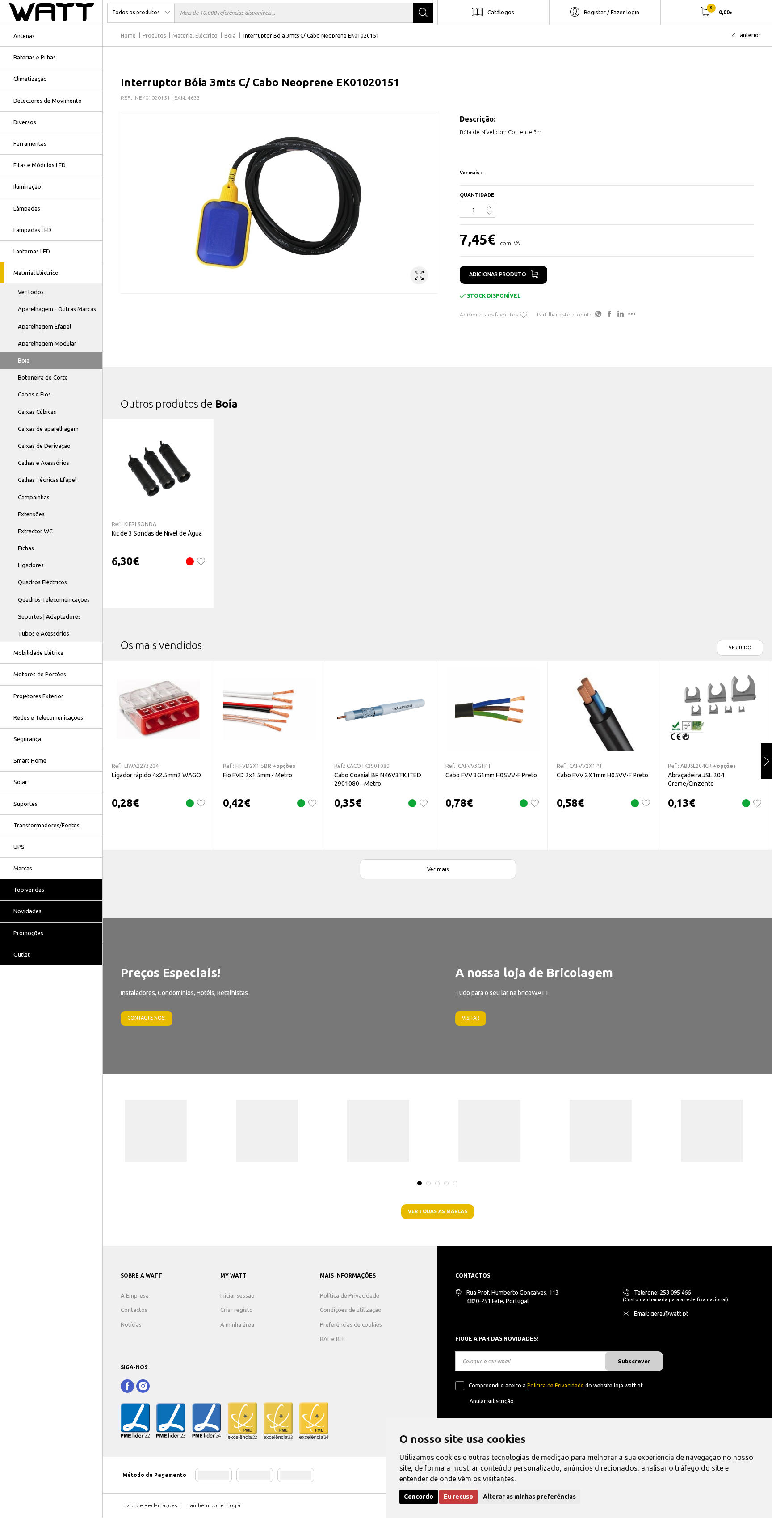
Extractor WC (35, 531)
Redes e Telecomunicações (48, 717)
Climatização (30, 79)
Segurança (27, 739)
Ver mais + (471, 172)
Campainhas (34, 497)
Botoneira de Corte (43, 377)
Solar (20, 782)
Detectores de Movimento (47, 100)
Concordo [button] (418, 1496)
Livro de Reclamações (149, 1505)
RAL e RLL (332, 1339)
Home (128, 35)
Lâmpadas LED (32, 230)
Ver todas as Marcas (437, 1211)
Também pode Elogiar (215, 1505)
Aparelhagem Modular (47, 343)
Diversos (24, 122)
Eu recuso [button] (458, 1496)
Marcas (22, 868)
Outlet (21, 954)
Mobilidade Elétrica (38, 652)
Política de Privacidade (349, 1295)
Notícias (131, 1324)
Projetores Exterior (38, 696)
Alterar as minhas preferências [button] (529, 1496)
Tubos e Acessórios (43, 633)
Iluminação (27, 186)
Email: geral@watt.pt (661, 1313)
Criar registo (236, 1310)
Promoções (28, 933)
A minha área (237, 1324)
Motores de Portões (39, 674)
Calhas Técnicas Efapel (47, 479)
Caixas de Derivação (44, 446)
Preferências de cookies (351, 1324)
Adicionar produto (497, 274)
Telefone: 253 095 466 (662, 1292)
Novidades (27, 911)
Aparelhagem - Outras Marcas (57, 309)
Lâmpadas (26, 208)
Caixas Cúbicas (37, 412)
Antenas (24, 36)
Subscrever (634, 1361)
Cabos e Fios (34, 394)
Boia (23, 360)
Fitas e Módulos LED (39, 165)
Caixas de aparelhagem (48, 429)
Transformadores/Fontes (46, 825)
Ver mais (438, 869)
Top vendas (28, 889)
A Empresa (135, 1295)
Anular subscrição (492, 1401)
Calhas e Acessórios (43, 463)
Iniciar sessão (237, 1295)
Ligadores (31, 565)
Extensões (31, 514)
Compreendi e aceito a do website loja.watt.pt (556, 1385)
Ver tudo (740, 647)
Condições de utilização (351, 1310)
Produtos (154, 35)
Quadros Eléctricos (42, 582)
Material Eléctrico (36, 273)
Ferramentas (29, 143)
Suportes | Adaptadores (49, 616)
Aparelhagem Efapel (44, 326)
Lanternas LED (31, 251)
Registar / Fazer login (611, 11)
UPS (19, 846)
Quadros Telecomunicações (54, 599)
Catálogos (500, 11)
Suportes (25, 804)
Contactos (134, 1310)
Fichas (26, 548)
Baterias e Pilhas (34, 57)
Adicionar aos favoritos (489, 314)
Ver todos (31, 292)
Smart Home (29, 760)
